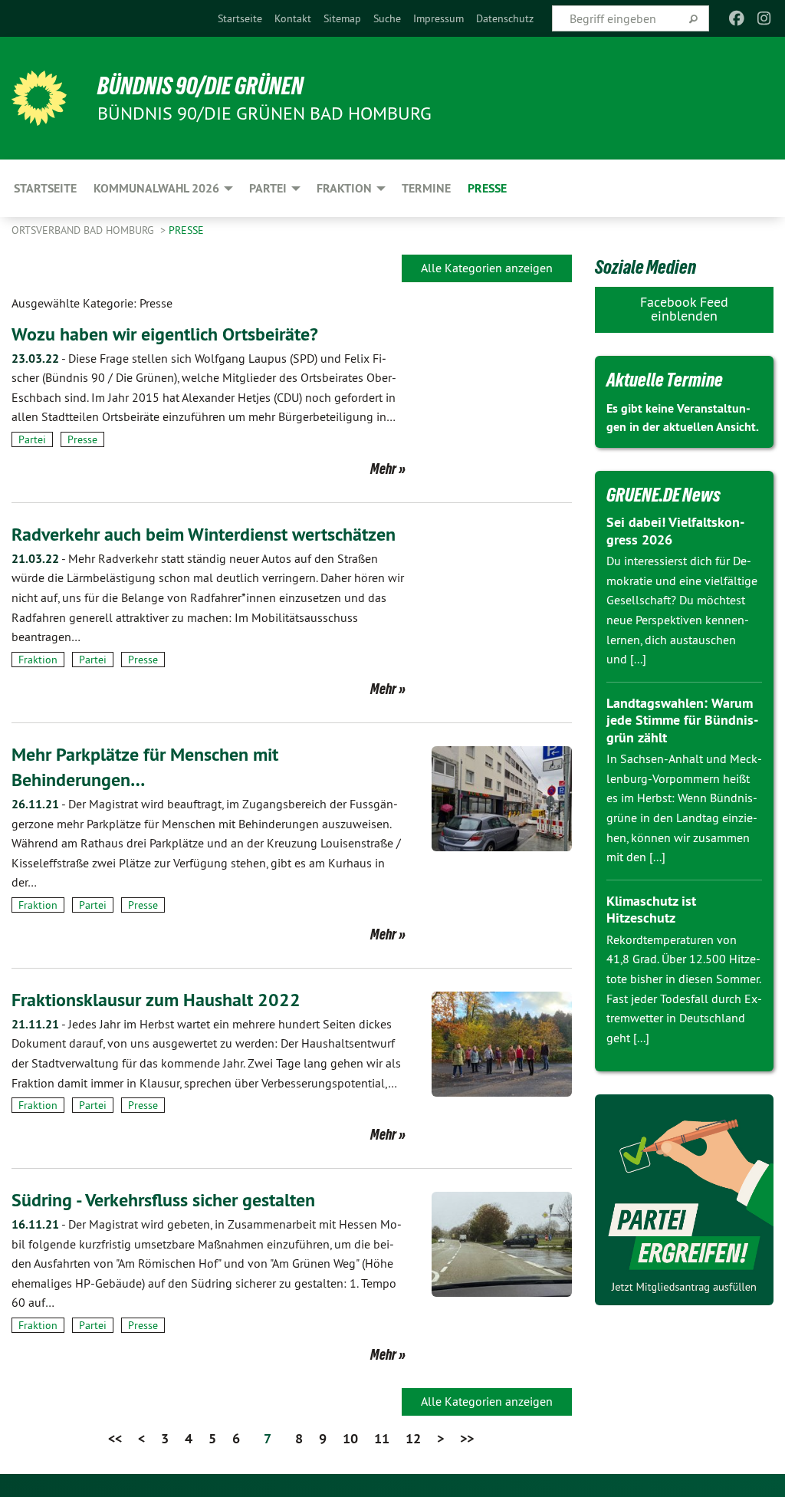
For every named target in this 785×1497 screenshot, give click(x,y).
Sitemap (342, 18)
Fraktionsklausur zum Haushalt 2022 (156, 1000)
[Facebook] (736, 18)
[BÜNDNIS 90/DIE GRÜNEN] (39, 98)
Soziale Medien (645, 267)
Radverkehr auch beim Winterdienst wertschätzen (203, 534)
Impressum (438, 18)
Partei (32, 439)
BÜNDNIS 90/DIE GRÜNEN (200, 86)
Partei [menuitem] (268, 188)
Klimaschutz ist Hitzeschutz (651, 909)
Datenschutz (505, 18)
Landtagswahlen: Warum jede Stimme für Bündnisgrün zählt (682, 720)
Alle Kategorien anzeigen (487, 267)
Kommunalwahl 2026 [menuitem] (156, 188)
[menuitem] (240, 18)
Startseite (240, 18)
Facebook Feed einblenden (684, 308)
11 (381, 1438)
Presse (186, 230)
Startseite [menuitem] (45, 188)
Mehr (383, 468)
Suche (387, 18)
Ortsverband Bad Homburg (84, 230)
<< (115, 1438)
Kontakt (292, 18)
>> (467, 1438)
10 (350, 1438)
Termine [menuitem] (426, 188)
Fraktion (37, 659)
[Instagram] (764, 18)
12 (413, 1438)
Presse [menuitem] (487, 188)
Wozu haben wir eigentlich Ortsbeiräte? (164, 334)
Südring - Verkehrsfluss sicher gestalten (163, 1200)
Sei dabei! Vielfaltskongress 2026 (675, 530)
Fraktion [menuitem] (344, 188)
